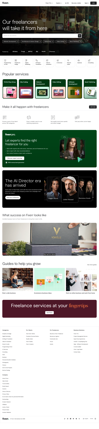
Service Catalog (6, 370)
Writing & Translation (7, 339)
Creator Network (6, 402)
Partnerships (5, 399)
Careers (4, 388)
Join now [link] (92, 107)
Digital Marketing (6, 336)
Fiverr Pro (76, 333)
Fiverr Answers (29, 344)
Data (3, 354)
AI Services (5, 349)
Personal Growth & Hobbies (9, 359)
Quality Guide (29, 339)
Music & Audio (5, 344)
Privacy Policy (5, 394)
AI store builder (77, 346)
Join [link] (93, 3)
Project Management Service (80, 336)
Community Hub (54, 339)
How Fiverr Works (30, 333)
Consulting (4, 352)
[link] (10, 41)
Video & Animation (6, 341)
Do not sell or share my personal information (12, 396)
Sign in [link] (86, 3)
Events (51, 344)
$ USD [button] (91, 418)
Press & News (5, 409)
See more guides (92, 264)
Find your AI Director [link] (13, 197)
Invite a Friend (5, 407)
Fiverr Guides (29, 341)
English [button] (86, 418)
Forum (51, 341)
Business (4, 357)
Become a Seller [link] (76, 3)
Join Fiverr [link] (49, 312)
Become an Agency (54, 336)
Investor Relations (6, 412)
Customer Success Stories (32, 336)
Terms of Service (6, 391)
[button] (49, 3)
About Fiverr (5, 378)
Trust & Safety (5, 383)
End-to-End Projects (7, 367)
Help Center (5, 381)
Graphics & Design (6, 333)
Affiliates (4, 404)
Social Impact (5, 386)
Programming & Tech (7, 346)
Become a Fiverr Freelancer (56, 333)
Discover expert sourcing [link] (14, 158)
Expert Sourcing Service (79, 339)
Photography (5, 362)
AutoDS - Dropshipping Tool (80, 341)
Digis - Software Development (81, 344)
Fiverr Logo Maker (78, 349)
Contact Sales (77, 352)
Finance (4, 365)
